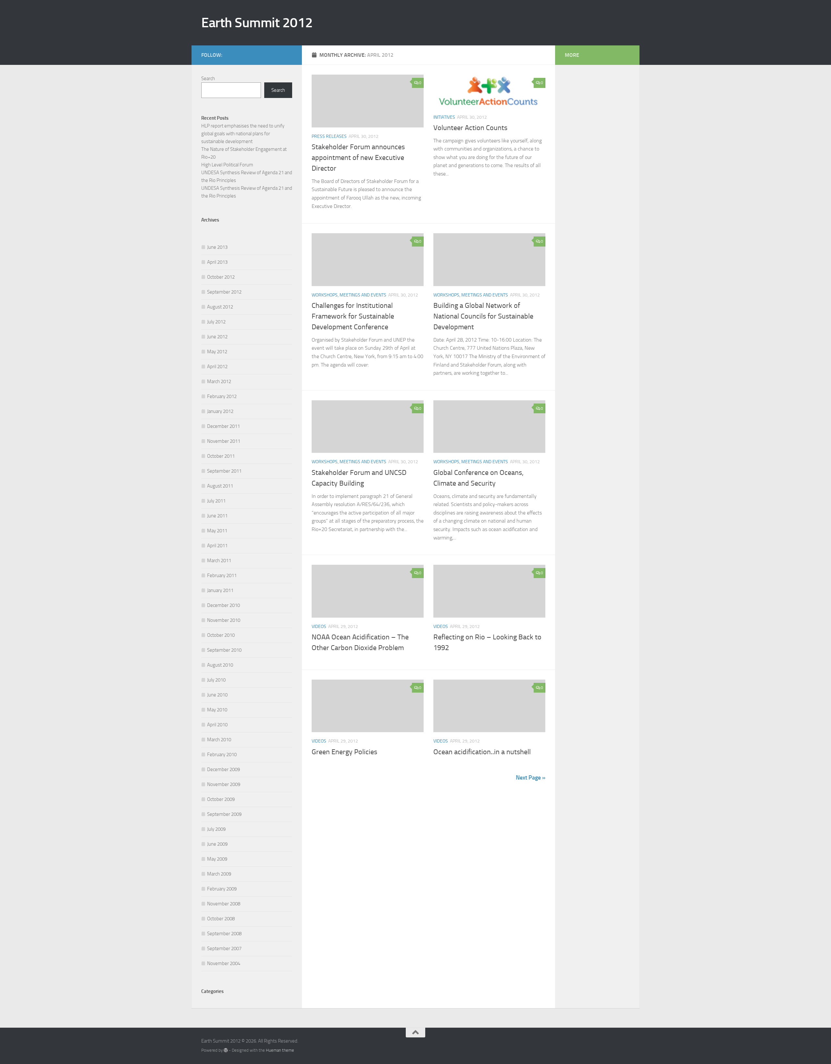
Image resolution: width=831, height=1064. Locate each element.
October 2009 (221, 799)
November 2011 (223, 441)
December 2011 (223, 426)
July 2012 (216, 322)
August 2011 (220, 486)
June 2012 (217, 337)
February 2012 (222, 396)
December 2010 (223, 605)
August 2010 (220, 665)
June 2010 (217, 695)
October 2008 (221, 919)
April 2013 (217, 262)
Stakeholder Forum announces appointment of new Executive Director (358, 158)
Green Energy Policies (344, 752)
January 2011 (220, 590)
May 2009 (217, 859)
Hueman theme (280, 1050)
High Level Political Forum (227, 165)
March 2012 (219, 381)
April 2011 (217, 546)
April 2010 (217, 725)
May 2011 (217, 531)
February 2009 (222, 889)
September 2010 (224, 650)
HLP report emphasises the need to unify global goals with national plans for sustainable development (242, 133)
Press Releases (329, 136)
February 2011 (222, 575)
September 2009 (224, 814)
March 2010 (219, 740)
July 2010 (216, 680)
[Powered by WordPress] (226, 1050)
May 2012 (217, 352)
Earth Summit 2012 (257, 23)
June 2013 (217, 247)
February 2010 (222, 754)
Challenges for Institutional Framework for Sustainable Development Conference (353, 316)
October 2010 (221, 635)
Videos (319, 626)
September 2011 (224, 471)
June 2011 (217, 516)
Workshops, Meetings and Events (349, 295)
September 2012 (224, 292)
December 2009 (223, 769)
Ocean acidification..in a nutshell (482, 752)
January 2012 (220, 411)
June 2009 (217, 844)
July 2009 (216, 829)
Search (208, 78)
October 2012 (221, 277)
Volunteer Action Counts (470, 128)
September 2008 (224, 934)
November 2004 (223, 963)
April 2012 (217, 366)
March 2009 (219, 874)
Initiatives (444, 117)
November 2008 (223, 904)
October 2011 (221, 456)
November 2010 (223, 620)
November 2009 (223, 784)
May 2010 (217, 710)
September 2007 (224, 948)
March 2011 (219, 560)
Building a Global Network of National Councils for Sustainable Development (483, 316)
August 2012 (220, 307)
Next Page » (530, 777)
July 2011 (216, 501)
